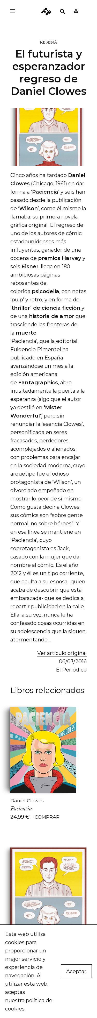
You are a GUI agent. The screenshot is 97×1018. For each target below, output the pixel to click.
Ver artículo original (62, 653)
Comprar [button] (47, 817)
